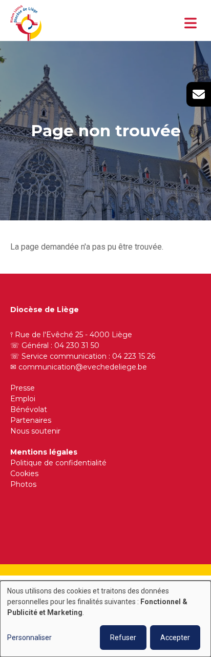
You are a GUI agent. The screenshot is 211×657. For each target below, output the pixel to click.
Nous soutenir (35, 431)
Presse (22, 388)
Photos (23, 484)
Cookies (24, 473)
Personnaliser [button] (29, 637)
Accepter (175, 637)
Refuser (123, 637)
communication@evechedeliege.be (82, 367)
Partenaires (30, 420)
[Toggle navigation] (190, 23)
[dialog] (105, 619)
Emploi (22, 398)
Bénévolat (28, 409)
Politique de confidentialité (58, 462)
